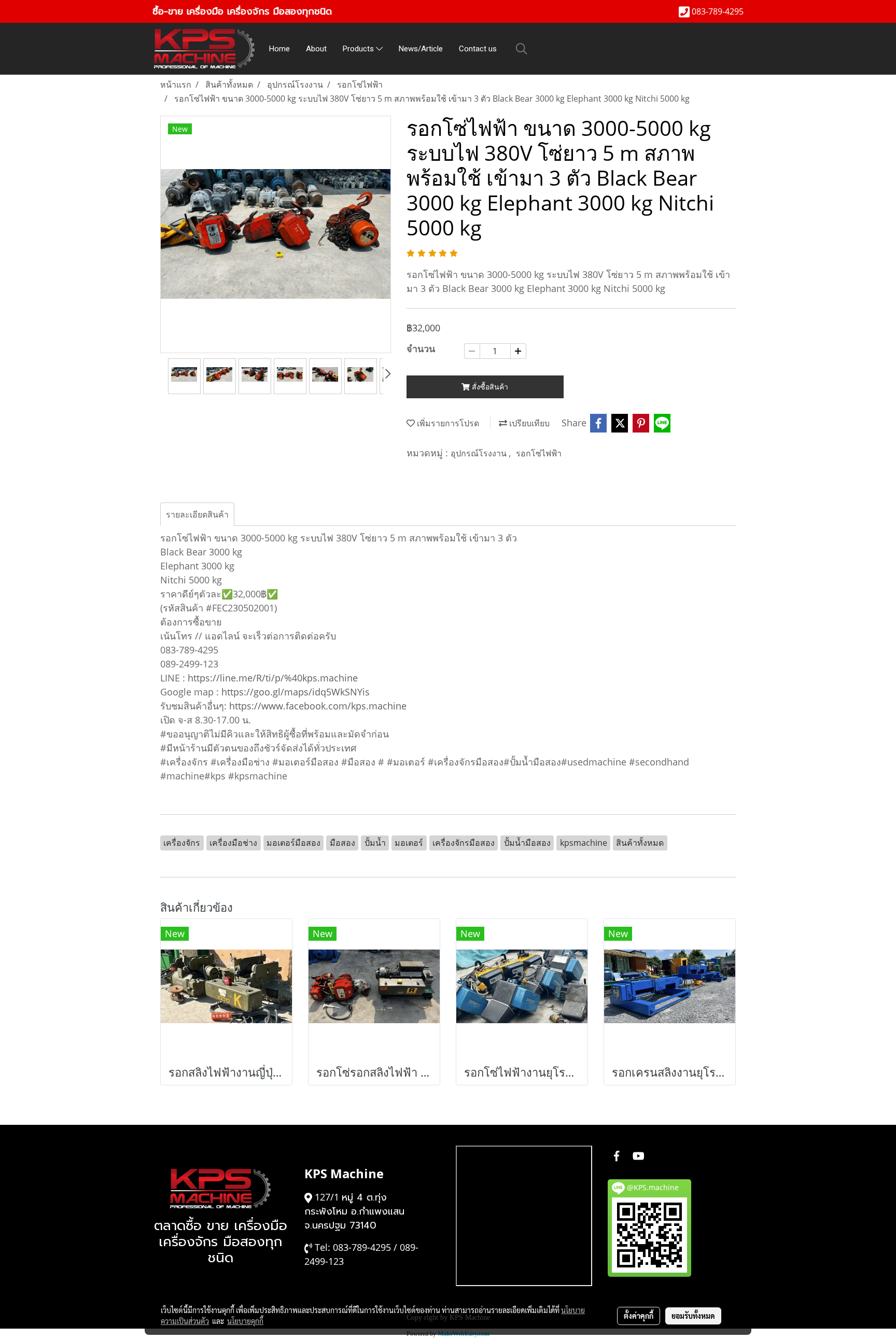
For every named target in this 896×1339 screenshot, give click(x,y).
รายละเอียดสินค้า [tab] (197, 514)
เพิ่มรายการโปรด (447, 423)
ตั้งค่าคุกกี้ (638, 1315)
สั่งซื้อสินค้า (489, 387)
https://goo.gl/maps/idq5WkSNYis (295, 692)
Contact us (478, 48)
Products (359, 48)
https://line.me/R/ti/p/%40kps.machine (273, 678)
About (316, 48)
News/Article (421, 48)
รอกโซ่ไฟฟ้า (539, 453)
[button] (521, 49)
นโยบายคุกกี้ (245, 1321)
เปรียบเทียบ (528, 423)
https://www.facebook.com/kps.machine (318, 706)
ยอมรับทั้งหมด (693, 1315)
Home (279, 48)
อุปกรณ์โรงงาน (480, 453)
